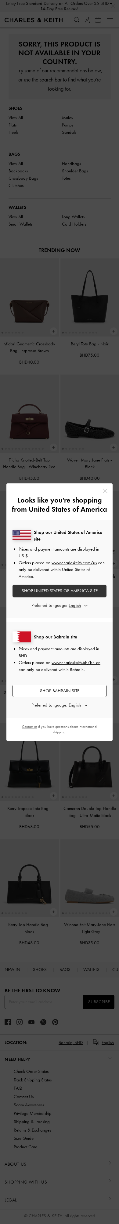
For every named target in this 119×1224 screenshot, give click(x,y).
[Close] (105, 490)
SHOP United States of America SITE (60, 590)
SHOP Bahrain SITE (59, 690)
